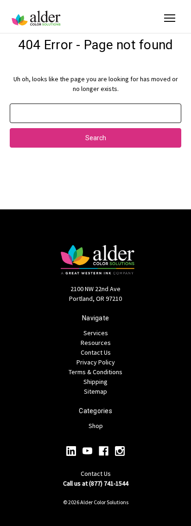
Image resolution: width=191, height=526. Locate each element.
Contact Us (96, 352)
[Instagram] (120, 451)
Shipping (95, 381)
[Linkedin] (71, 451)
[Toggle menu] (169, 18)
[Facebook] (103, 451)
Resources (96, 342)
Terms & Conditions (95, 372)
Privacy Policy (95, 362)
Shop (96, 426)
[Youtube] (87, 451)
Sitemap (95, 391)
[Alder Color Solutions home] (36, 18)
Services (95, 333)
